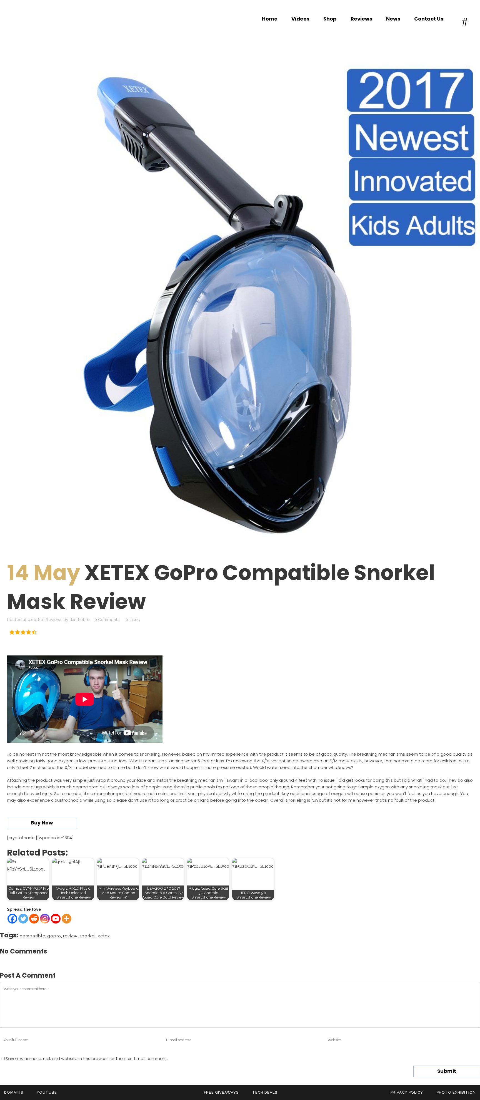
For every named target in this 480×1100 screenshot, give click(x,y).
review (70, 936)
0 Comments (107, 619)
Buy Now (42, 822)
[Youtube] (56, 919)
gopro (54, 936)
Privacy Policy (407, 1092)
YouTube (47, 1092)
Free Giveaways (221, 1092)
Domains (13, 1092)
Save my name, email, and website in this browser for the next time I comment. (87, 1058)
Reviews (54, 619)
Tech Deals (264, 1092)
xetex (104, 936)
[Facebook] (12, 919)
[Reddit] (34, 919)
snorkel (87, 936)
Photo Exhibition (456, 1092)
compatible (32, 936)
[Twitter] (23, 919)
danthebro (79, 619)
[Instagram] (45, 919)
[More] (66, 919)
